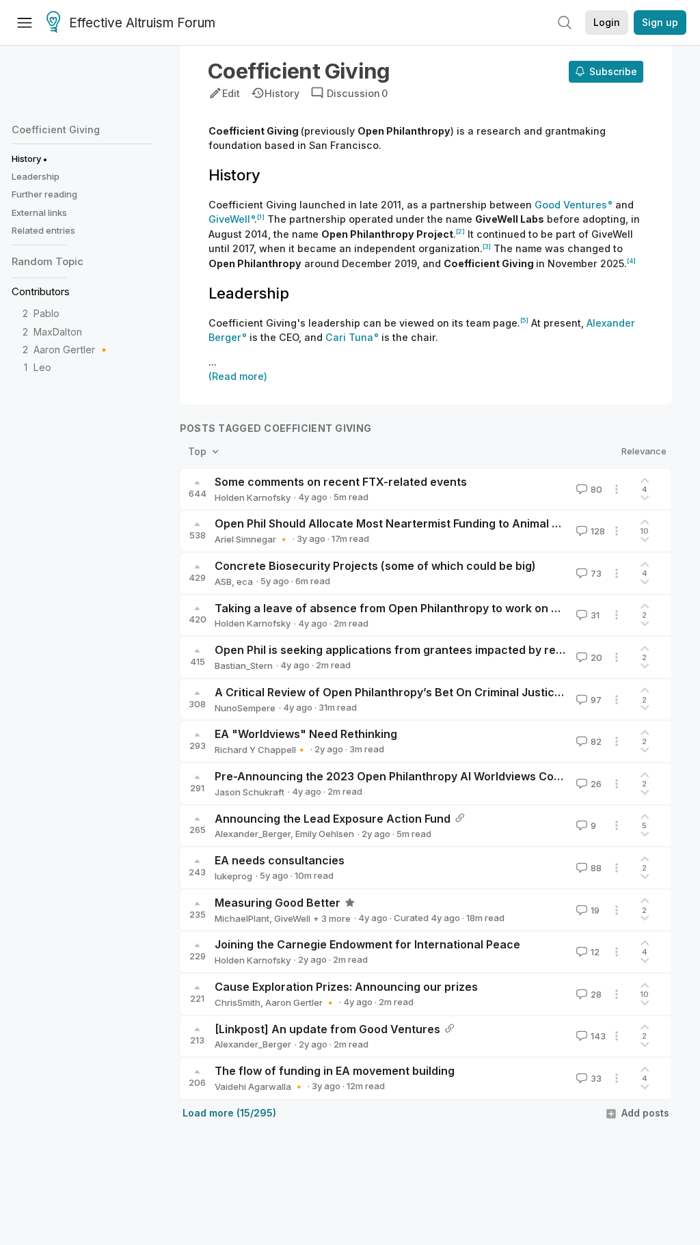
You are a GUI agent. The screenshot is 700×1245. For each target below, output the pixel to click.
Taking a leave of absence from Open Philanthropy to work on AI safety (407, 608)
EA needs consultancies (280, 860)
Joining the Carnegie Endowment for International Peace (367, 944)
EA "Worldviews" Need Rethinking (306, 734)
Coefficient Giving (56, 129)
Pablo (46, 313)
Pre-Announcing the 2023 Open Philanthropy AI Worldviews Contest (398, 776)
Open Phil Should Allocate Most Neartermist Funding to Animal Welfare (405, 523)
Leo (42, 367)
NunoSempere (245, 707)
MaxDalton (57, 332)
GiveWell (292, 918)
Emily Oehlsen (324, 833)
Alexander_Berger (253, 833)
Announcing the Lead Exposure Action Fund (332, 818)
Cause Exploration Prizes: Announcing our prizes (346, 987)
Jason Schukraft (249, 791)
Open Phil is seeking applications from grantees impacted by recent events (417, 650)
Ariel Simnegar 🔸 (252, 539)
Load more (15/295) (229, 1113)
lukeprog (233, 876)
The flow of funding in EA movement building (335, 1071)
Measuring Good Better (277, 902)
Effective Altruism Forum (142, 23)
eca (245, 581)
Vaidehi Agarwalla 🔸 (259, 1086)
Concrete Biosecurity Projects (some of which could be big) (375, 566)
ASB (223, 581)
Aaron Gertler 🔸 (71, 349)
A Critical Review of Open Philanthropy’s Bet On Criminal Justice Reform (409, 692)
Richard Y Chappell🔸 (261, 749)
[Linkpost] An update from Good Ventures (327, 1029)
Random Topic (47, 261)
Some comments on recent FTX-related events (341, 482)
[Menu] (24, 22)
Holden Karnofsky (253, 497)
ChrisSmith (237, 1002)
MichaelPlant (242, 918)
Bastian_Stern (244, 665)
